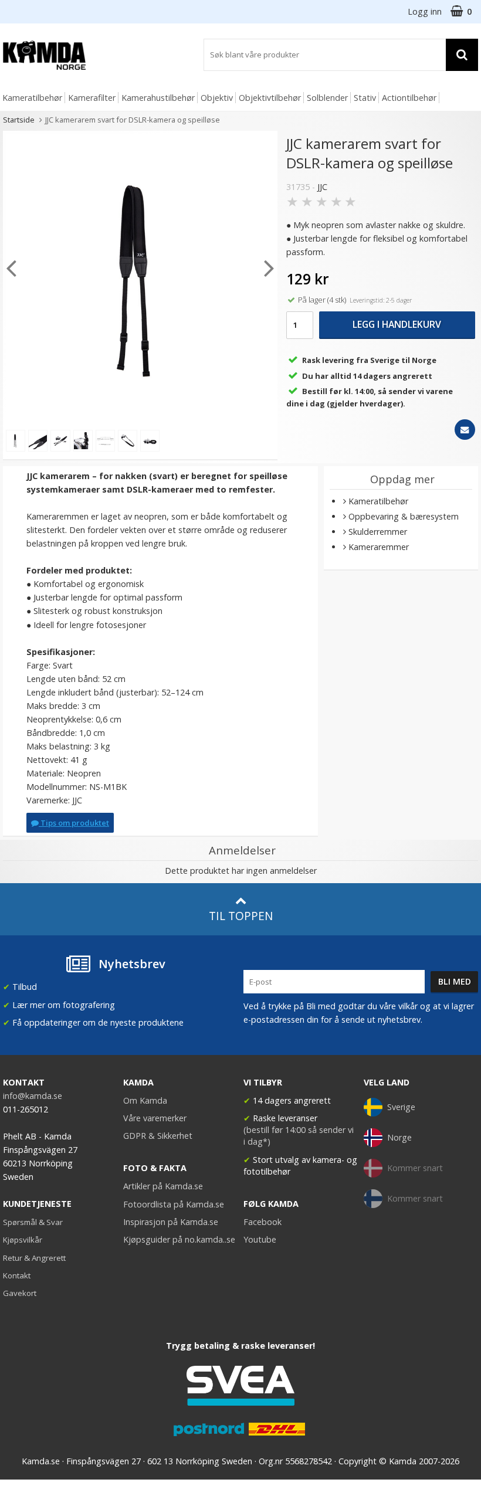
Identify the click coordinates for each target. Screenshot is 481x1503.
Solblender (327, 97)
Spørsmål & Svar (33, 1222)
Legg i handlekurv (397, 324)
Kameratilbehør (32, 97)
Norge (399, 1137)
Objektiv (217, 97)
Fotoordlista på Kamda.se (173, 1204)
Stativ (365, 97)
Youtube (259, 1239)
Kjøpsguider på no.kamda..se (179, 1239)
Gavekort (19, 1293)
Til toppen (241, 916)
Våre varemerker (155, 1118)
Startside (19, 119)
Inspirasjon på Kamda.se (170, 1221)
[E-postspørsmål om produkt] (465, 429)
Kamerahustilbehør (158, 97)
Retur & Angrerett (34, 1258)
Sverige (401, 1106)
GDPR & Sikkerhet (157, 1135)
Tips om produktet (74, 822)
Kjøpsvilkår (22, 1239)
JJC (322, 186)
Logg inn (425, 11)
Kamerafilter (92, 97)
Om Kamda (145, 1100)
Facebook (262, 1221)
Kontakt (17, 1275)
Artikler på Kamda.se (163, 1186)
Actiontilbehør (409, 97)
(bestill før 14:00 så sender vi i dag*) (298, 1135)
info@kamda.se (32, 1095)
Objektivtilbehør (270, 97)
